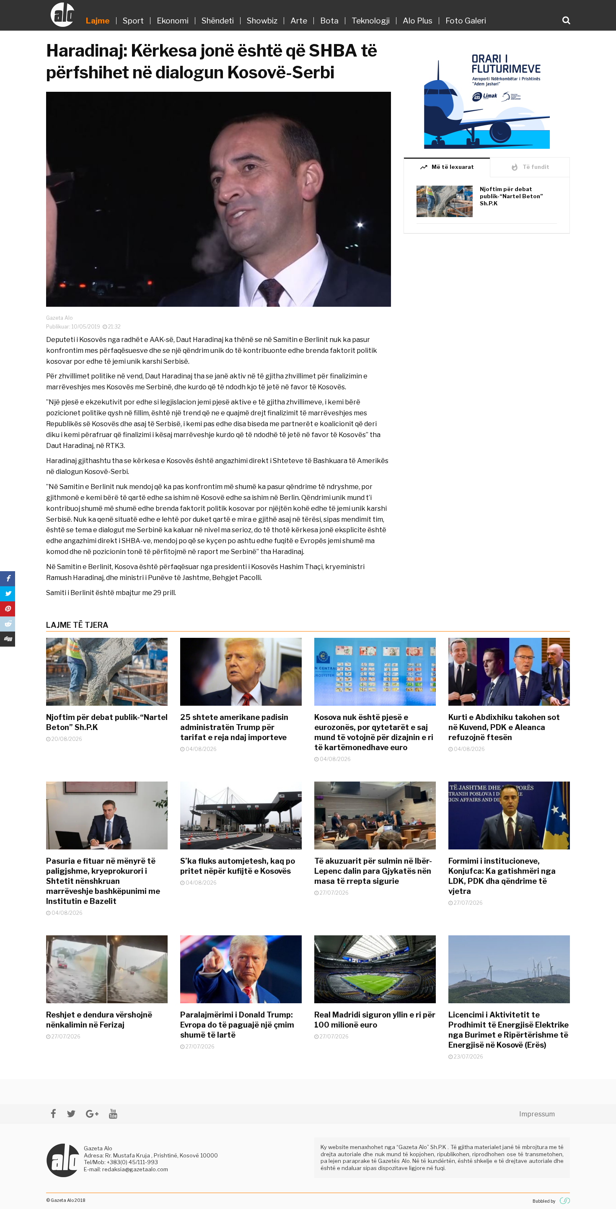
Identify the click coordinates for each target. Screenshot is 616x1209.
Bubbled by (544, 1201)
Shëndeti (218, 20)
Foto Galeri (465, 20)
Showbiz (262, 20)
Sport (133, 20)
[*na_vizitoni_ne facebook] (53, 1113)
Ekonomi (173, 20)
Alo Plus (417, 20)
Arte (298, 20)
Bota (329, 20)
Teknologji (371, 20)
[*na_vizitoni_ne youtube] (113, 1113)
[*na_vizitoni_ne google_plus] (92, 1113)
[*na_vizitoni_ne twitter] (71, 1113)
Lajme (98, 20)
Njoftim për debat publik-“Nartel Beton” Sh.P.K (511, 196)
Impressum (537, 1114)
